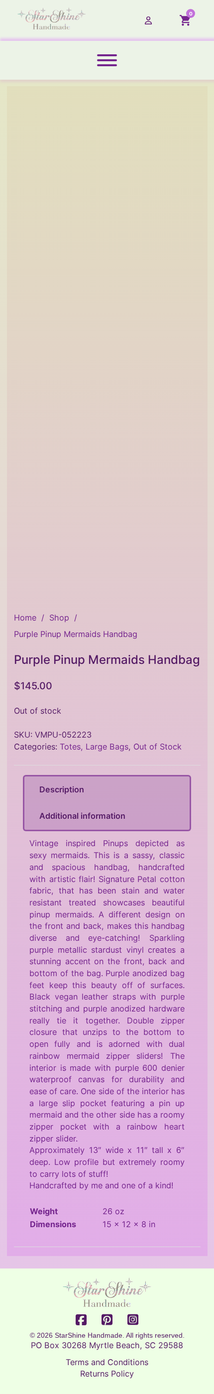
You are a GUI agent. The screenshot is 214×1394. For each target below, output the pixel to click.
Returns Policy (107, 1374)
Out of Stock (157, 747)
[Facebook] (81, 1320)
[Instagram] (133, 1320)
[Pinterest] (107, 1320)
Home (25, 618)
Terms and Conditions (107, 1362)
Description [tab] (61, 789)
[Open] (107, 60)
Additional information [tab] (82, 816)
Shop (59, 618)
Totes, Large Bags (94, 747)
